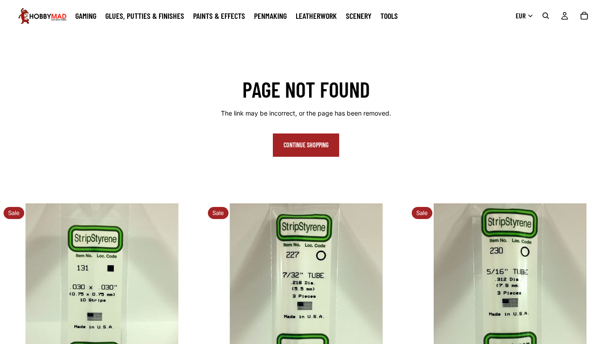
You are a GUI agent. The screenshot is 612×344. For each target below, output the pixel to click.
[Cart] (584, 16)
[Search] (546, 16)
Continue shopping (306, 145)
